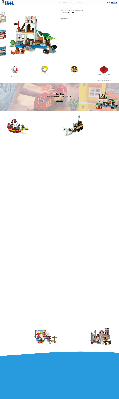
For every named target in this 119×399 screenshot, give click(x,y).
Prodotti (64, 2)
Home (60, 2)
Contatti (79, 2)
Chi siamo (70, 2)
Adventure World (73, 10)
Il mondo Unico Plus (67, 10)
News (75, 2)
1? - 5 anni (63, 19)
